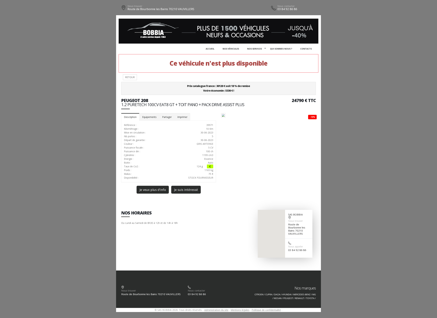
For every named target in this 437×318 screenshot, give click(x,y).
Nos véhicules (231, 48)
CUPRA (268, 294)
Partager (167, 117)
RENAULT (299, 298)
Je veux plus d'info (152, 190)
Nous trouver (135, 6)
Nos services (254, 48)
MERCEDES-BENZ (302, 294)
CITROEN (259, 294)
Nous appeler (295, 246)
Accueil (210, 48)
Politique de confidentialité (266, 310)
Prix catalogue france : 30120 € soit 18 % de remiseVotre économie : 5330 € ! (218, 88)
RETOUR (130, 77)
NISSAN (277, 298)
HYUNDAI (286, 294)
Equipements (149, 117)
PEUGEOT (288, 298)
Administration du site (216, 310)
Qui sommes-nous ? (281, 48)
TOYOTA (310, 298)
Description (130, 117)
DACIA (277, 294)
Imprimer (182, 117)
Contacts (306, 48)
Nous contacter (286, 6)
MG (314, 294)
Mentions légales (240, 310)
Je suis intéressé (186, 190)
